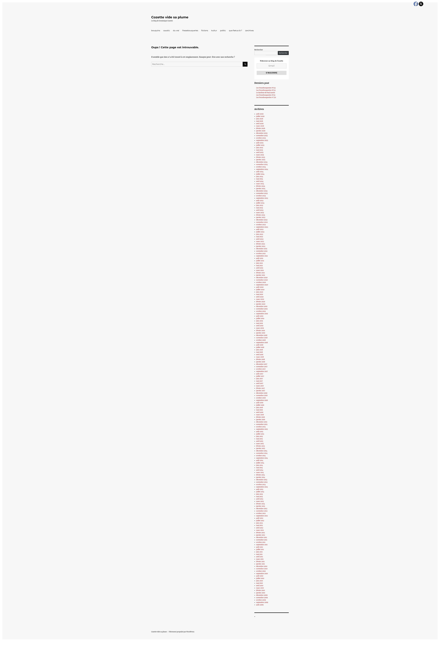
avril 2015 (259, 441)
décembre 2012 (261, 509)
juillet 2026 (260, 116)
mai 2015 (259, 439)
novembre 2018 (261, 338)
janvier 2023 (260, 217)
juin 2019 (259, 321)
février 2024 (260, 186)
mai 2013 (259, 497)
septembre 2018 (262, 343)
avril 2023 (259, 210)
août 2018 (259, 345)
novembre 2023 (262, 193)
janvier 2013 (260, 506)
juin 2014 (259, 465)
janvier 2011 (260, 564)
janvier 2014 (260, 477)
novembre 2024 (262, 164)
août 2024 (259, 172)
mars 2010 (260, 588)
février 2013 (260, 504)
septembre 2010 (262, 574)
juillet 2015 (260, 434)
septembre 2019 (262, 314)
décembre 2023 (261, 191)
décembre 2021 (261, 249)
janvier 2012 (260, 535)
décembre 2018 (261, 335)
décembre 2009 (262, 595)
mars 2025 (260, 155)
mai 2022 (259, 237)
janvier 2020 (260, 304)
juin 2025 (259, 148)
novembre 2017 (261, 367)
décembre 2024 (261, 162)
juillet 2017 (260, 376)
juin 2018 (259, 350)
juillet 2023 (260, 203)
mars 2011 (260, 559)
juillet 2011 (260, 549)
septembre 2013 (262, 487)
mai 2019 (259, 323)
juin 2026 (259, 119)
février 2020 (260, 302)
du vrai (176, 30)
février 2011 (260, 561)
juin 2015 (259, 436)
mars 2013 (260, 501)
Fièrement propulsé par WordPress (181, 632)
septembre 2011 (262, 545)
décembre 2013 (261, 480)
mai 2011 (259, 554)
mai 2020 (259, 294)
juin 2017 (259, 379)
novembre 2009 (262, 598)
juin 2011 (259, 552)
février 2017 (260, 388)
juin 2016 (259, 407)
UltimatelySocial (238, 643)
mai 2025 (259, 150)
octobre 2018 (261, 340)
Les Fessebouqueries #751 (265, 95)
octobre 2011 (260, 542)
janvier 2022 (260, 246)
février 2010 (260, 590)
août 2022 (259, 229)
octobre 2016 (261, 398)
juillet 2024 (260, 174)
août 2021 (259, 258)
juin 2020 (259, 292)
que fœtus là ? (235, 30)
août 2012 (259, 518)
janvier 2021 (260, 275)
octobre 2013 (260, 484)
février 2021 (260, 273)
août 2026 (260, 114)
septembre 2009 (262, 602)
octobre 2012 (261, 513)
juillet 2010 (260, 578)
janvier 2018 (260, 362)
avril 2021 (259, 268)
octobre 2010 (261, 571)
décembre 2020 (261, 278)
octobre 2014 (261, 456)
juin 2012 (259, 523)
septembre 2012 (262, 516)
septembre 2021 (262, 256)
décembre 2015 (261, 422)
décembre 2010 (261, 566)
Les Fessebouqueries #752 (266, 90)
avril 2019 (259, 326)
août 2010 (259, 576)
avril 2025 (259, 152)
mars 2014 (260, 472)
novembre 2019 (262, 309)
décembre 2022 (261, 220)
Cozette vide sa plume (169, 17)
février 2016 (260, 417)
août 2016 (259, 403)
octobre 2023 (261, 196)
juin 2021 (259, 263)
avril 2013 (259, 499)
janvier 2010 (260, 593)
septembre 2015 (262, 429)
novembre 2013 (261, 482)
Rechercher (258, 50)
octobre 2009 (261, 600)
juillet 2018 (260, 347)
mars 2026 (260, 126)
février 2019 (260, 330)
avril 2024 (259, 181)
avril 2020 (259, 297)
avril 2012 (259, 528)
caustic (166, 30)
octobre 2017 (261, 369)
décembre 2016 (261, 393)
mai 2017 (259, 381)
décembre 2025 (261, 133)
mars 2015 (260, 444)
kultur (214, 30)
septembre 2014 (262, 458)
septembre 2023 (262, 198)
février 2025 (260, 157)
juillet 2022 (260, 232)
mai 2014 (259, 468)
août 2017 (259, 374)
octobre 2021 (261, 253)
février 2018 (260, 359)
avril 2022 (259, 239)
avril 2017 (259, 383)
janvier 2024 (260, 189)
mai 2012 (259, 525)
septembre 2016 (262, 400)
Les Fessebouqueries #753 (265, 88)
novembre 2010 (261, 569)
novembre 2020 (262, 280)
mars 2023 (260, 213)
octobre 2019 (261, 311)
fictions (204, 30)
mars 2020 (260, 299)
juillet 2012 (260, 521)
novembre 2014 (261, 453)
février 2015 (260, 446)
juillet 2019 (260, 318)
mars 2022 (260, 241)
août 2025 (259, 143)
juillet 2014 (260, 463)
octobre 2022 (261, 225)
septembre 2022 (262, 227)
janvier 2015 (260, 448)
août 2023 (259, 201)
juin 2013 (259, 494)
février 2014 (260, 475)
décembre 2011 (261, 537)
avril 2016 (259, 412)
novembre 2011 (261, 540)
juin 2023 (259, 205)
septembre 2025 (262, 140)
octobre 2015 (261, 427)
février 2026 (260, 128)
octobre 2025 (261, 138)
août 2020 (259, 287)
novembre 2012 (261, 511)
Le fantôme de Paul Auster (265, 93)
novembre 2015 (261, 424)
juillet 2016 (260, 405)
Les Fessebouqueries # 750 (266, 97)
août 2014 (259, 460)
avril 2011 (259, 557)
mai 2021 (259, 266)
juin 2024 (259, 176)
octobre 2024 (261, 167)
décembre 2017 (261, 364)
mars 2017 (260, 386)
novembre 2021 (261, 251)
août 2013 (259, 489)
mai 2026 (259, 121)
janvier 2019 (260, 333)
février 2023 (260, 215)
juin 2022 (259, 234)
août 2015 (259, 432)
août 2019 (259, 316)
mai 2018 (259, 352)
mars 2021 (260, 270)
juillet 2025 (260, 145)
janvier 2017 (260, 391)
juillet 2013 (260, 492)
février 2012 (260, 533)
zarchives (249, 30)
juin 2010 (259, 581)
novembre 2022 (262, 222)
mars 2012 (260, 530)
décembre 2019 (261, 306)
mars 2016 (260, 415)
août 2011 (259, 547)
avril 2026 (260, 124)
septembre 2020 (262, 285)
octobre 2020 (261, 282)
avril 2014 (259, 470)
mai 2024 (259, 179)
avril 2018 (259, 355)
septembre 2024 (262, 169)
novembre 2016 (262, 395)
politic (223, 30)
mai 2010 (259, 583)
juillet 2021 (260, 261)
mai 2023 (259, 208)
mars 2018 (260, 357)
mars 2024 (260, 184)
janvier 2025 (260, 160)
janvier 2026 (260, 131)
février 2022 (260, 244)
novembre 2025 (262, 136)
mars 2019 (260, 328)
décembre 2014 (261, 451)
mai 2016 (259, 410)
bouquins (155, 30)
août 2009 (260, 605)
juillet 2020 (260, 290)
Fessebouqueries (190, 30)
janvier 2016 (260, 420)
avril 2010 (259, 586)
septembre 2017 (262, 371)
